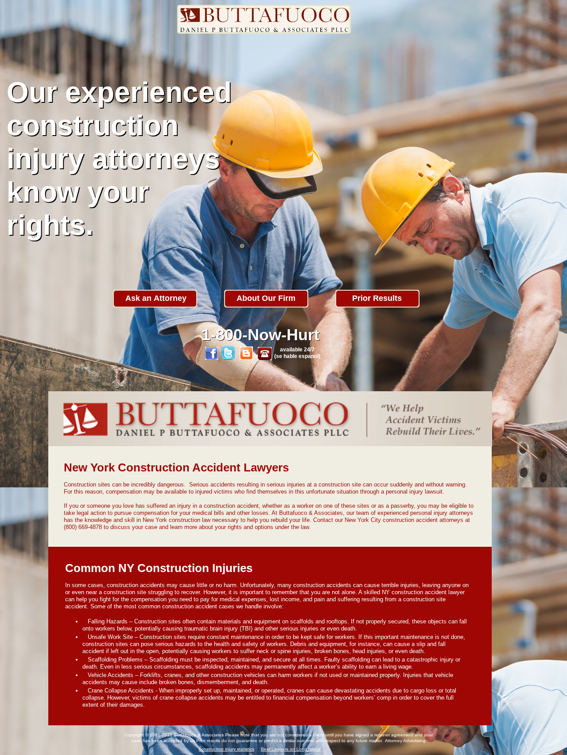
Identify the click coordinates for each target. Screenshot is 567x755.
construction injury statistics (226, 749)
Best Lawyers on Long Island (291, 749)
